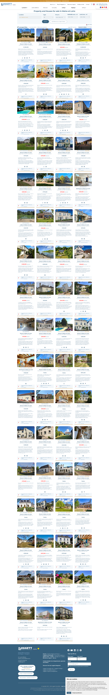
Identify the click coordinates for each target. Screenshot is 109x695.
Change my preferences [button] (77, 692)
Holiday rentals (80, 4)
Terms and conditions (59, 655)
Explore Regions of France (53, 653)
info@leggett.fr (21, 661)
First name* (70, 656)
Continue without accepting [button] (91, 688)
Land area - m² (83, 14)
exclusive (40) (32, 27)
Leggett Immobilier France (49, 669)
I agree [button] (69, 692)
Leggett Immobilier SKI (48, 668)
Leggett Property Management (50, 671)
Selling (83, 7)
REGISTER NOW (65, 1)
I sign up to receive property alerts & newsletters (78, 666)
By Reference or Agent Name (58, 21)
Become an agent (72, 4)
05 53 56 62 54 (29, 669)
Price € (57, 14)
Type (44, 14)
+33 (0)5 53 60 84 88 (103, 4)
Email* (69, 661)
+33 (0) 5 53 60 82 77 (31, 677)
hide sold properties (42, 27)
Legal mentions (64, 686)
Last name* (80, 656)
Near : (25, 61)
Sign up (71, 669)
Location (21, 14)
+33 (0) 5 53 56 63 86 (27, 673)
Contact (87, 4)
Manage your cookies (59, 656)
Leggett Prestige (58, 668)
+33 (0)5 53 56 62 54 (22, 660)
